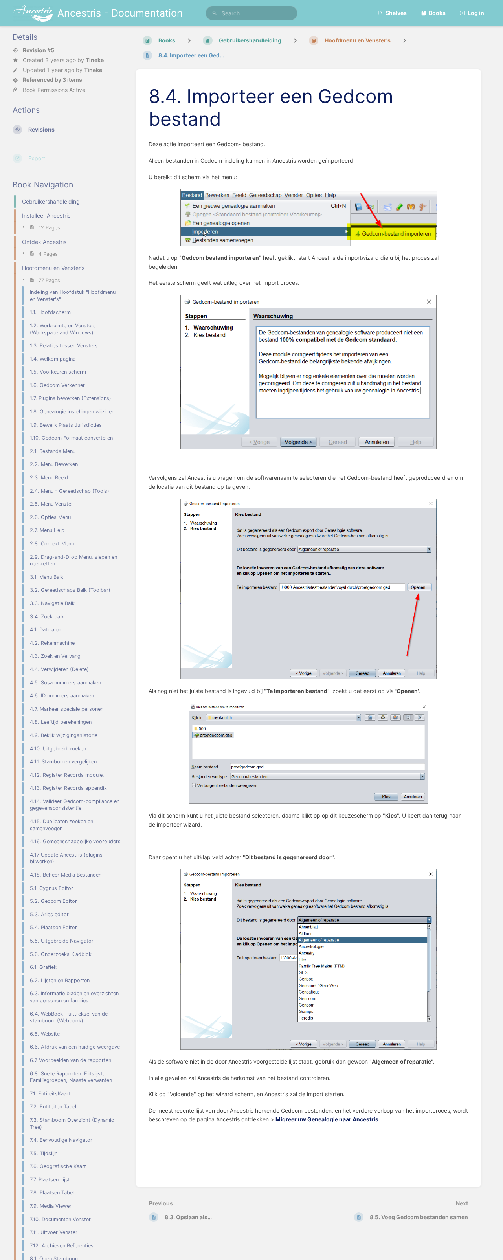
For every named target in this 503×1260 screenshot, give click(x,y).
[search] (251, 13)
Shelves (396, 12)
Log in (476, 12)
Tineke (95, 60)
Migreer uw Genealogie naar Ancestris (326, 1119)
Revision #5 (38, 50)
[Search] (214, 13)
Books (437, 12)
